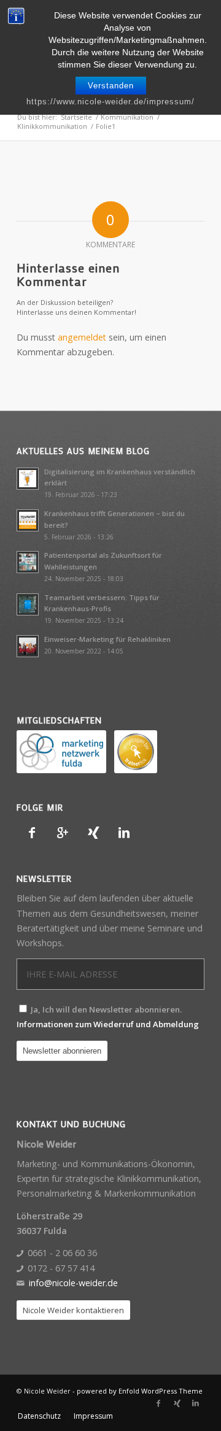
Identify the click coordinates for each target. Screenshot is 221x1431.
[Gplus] (62, 832)
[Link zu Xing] (177, 1403)
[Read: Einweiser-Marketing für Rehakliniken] (28, 646)
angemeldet (82, 337)
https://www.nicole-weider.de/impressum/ (110, 101)
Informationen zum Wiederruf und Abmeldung (108, 1024)
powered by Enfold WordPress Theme (140, 1390)
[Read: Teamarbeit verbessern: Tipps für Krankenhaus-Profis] (28, 604)
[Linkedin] (124, 832)
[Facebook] (32, 832)
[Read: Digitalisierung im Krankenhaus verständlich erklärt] (28, 479)
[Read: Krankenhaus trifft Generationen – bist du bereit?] (28, 520)
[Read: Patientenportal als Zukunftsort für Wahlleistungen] (28, 562)
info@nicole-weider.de (73, 1283)
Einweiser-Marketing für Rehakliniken (107, 639)
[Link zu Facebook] (158, 1403)
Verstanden (111, 85)
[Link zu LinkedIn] (195, 1403)
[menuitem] (39, 1416)
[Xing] (93, 832)
